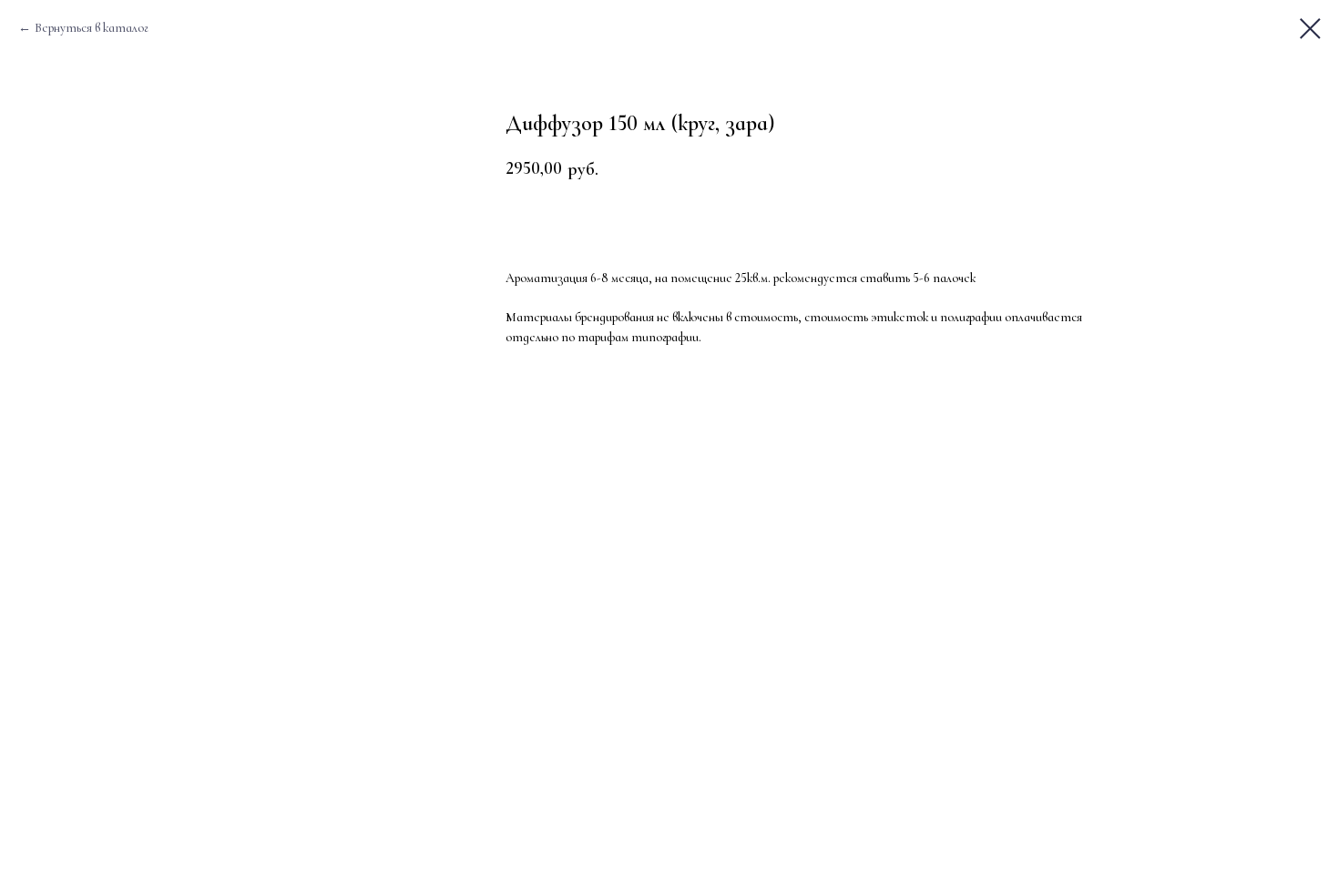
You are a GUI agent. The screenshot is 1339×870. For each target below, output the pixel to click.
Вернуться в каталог (91, 27)
